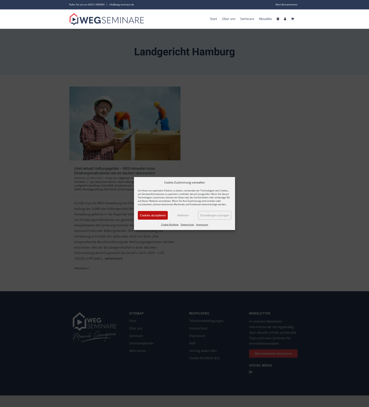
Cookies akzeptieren (153, 215)
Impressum (202, 224)
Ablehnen (183, 215)
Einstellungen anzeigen (214, 215)
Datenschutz (187, 224)
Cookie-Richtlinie (170, 224)
